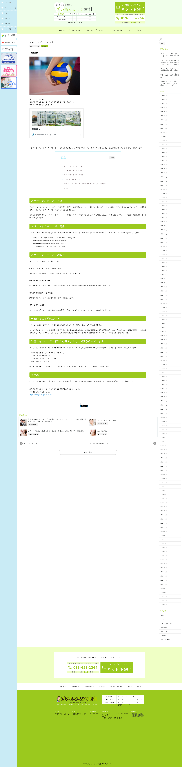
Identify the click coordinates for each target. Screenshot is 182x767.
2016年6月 (163, 559)
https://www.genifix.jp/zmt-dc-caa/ (41, 395)
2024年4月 (163, 209)
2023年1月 (163, 270)
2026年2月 (163, 120)
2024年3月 (163, 213)
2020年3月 (163, 393)
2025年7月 (163, 148)
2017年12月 (163, 486)
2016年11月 (163, 539)
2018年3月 (163, 474)
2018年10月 (163, 445)
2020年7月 (163, 380)
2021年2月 (163, 364)
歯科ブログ (45, 46)
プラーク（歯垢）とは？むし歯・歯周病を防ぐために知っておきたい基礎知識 (56, 431)
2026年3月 (163, 116)
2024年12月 (163, 177)
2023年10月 (163, 234)
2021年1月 (163, 368)
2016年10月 (163, 543)
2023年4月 (163, 258)
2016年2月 (163, 576)
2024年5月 (163, 205)
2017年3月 (163, 523)
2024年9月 (163, 189)
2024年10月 (163, 185)
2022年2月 (163, 315)
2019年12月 (163, 401)
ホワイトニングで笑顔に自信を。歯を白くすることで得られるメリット (169, 55)
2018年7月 (163, 458)
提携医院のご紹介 (137, 714)
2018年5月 (163, 466)
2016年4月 (163, 568)
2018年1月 (163, 482)
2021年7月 (163, 344)
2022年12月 (163, 274)
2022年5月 (163, 303)
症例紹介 (163, 635)
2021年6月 (163, 348)
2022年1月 (163, 319)
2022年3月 (163, 311)
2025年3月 (163, 165)
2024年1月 (163, 222)
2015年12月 (163, 584)
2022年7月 (163, 295)
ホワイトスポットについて (106, 420)
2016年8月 (163, 551)
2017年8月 (163, 502)
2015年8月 (163, 600)
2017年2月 (163, 527)
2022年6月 (163, 299)
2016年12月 (163, 535)
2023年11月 (163, 230)
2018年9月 (163, 450)
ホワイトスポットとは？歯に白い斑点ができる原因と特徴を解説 (169, 75)
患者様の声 (163, 627)
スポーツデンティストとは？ (73, 166)
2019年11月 (163, 405)
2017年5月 (163, 515)
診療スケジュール (165, 639)
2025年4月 (163, 160)
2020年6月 (163, 384)
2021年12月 (163, 323)
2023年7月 (163, 246)
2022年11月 (163, 279)
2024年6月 (163, 201)
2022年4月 (163, 307)
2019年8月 (163, 413)
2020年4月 (163, 388)
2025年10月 (163, 136)
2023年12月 (163, 226)
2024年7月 (163, 197)
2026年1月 (163, 124)
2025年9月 (163, 140)
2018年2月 (163, 478)
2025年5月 (163, 156)
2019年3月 (163, 429)
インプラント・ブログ (167, 623)
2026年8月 (163, 95)
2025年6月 (163, 152)
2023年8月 (163, 242)
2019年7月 (163, 417)
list (84, 404)
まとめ (66, 188)
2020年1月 (163, 397)
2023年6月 (163, 250)
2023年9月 (163, 238)
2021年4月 (163, 356)
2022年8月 (163, 291)
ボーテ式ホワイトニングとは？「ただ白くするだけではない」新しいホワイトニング (169, 83)
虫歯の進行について (104, 431)
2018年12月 (163, 437)
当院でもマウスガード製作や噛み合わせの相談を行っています (85, 183)
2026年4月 (163, 112)
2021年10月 (163, 331)
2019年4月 (163, 425)
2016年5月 (163, 564)
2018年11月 (163, 441)
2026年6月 (163, 103)
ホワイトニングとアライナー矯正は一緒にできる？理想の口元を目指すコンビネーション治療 (169, 62)
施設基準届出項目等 (138, 716)
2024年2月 (163, 217)
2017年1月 (163, 531)
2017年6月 (163, 511)
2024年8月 (163, 193)
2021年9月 (163, 336)
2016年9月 (163, 547)
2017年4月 (163, 519)
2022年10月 (163, 283)
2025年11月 (163, 132)
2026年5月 (163, 108)
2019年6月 (163, 421)
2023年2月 (163, 266)
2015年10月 (163, 592)
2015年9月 (163, 596)
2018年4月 (163, 470)
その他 (162, 619)
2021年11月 (163, 327)
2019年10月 (163, 409)
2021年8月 (163, 340)
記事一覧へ (88, 452)
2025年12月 (163, 128)
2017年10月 (163, 494)
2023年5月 (163, 254)
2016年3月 (163, 572)
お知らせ (163, 615)
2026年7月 (163, 99)
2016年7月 (163, 555)
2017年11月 (163, 490)
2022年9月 (163, 287)
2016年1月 (163, 580)
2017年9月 (163, 498)
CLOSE (112, 157)
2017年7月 (163, 507)
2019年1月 (163, 433)
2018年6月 (163, 462)
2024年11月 (163, 181)
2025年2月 (163, 169)
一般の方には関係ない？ (72, 179)
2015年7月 (163, 604)
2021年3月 (163, 360)
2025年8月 (163, 144)
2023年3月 (163, 262)
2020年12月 (163, 372)
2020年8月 (163, 376)
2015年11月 (163, 588)
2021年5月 (163, 352)
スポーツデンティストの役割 (73, 175)
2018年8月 (163, 454)
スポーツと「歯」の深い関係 (73, 170)
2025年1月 (163, 173)
